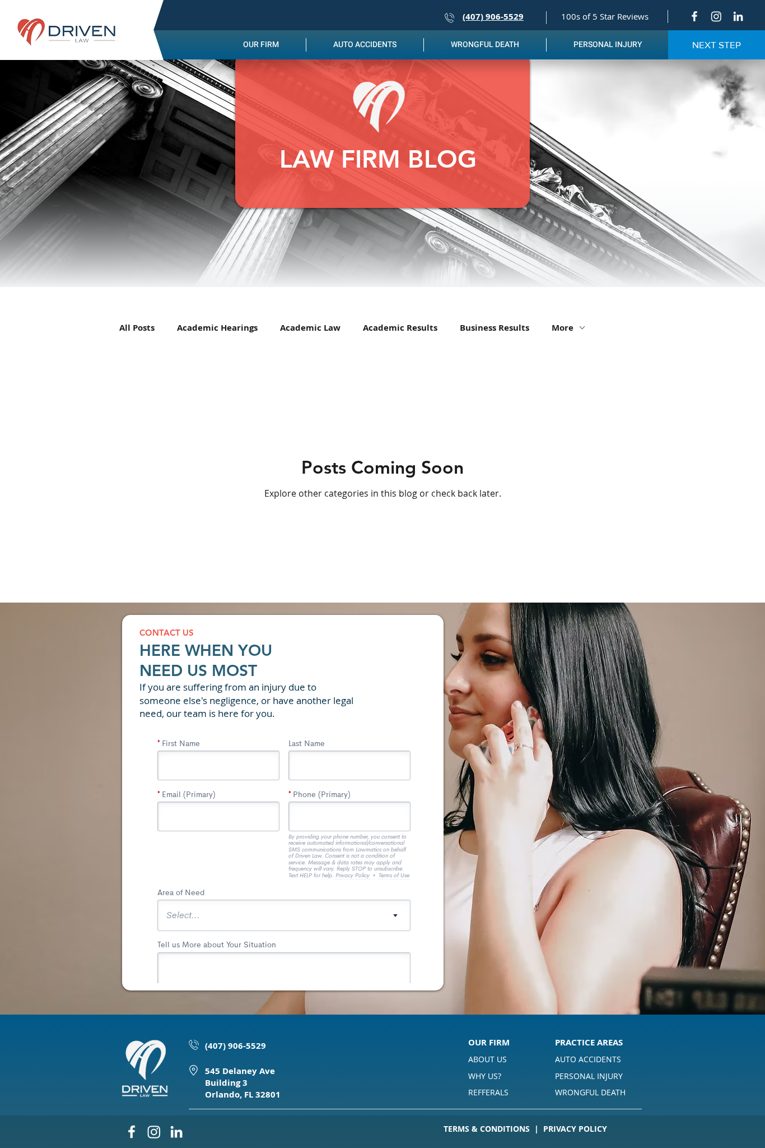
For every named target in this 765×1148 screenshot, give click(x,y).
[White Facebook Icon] (694, 16)
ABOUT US (487, 1059)
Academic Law (310, 328)
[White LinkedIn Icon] (738, 16)
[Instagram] (716, 16)
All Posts (137, 328)
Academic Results (400, 328)
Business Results (494, 328)
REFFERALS (488, 1092)
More (562, 328)
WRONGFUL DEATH (590, 1092)
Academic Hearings (217, 328)
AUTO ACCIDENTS (588, 1059)
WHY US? (484, 1076)
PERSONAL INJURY (589, 1076)
